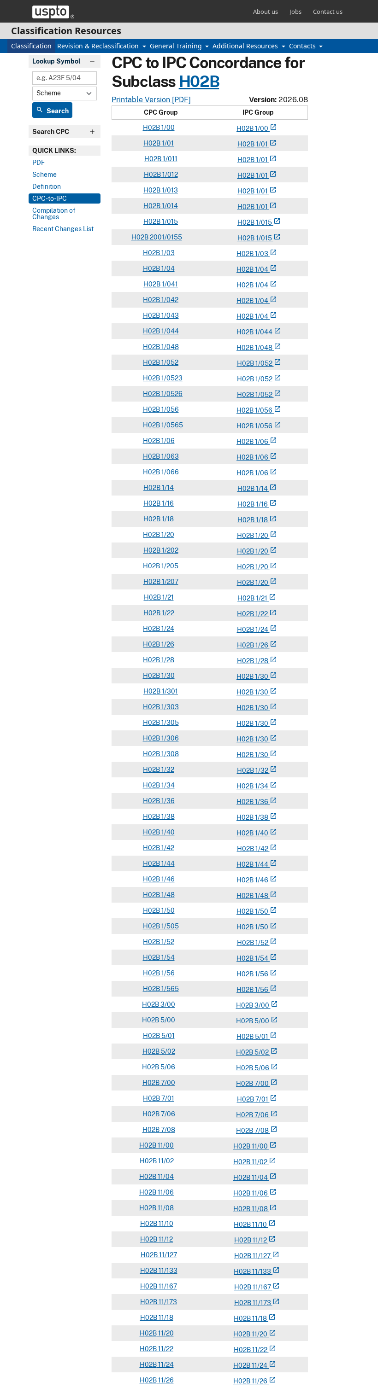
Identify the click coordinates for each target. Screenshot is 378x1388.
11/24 (165, 1364)
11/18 (165, 1317)
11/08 (165, 1208)
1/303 (169, 707)
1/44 (167, 863)
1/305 (169, 722)
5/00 (167, 1020)
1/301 (169, 691)
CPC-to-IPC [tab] (49, 198)
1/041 (169, 284)
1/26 (167, 644)
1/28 (167, 660)
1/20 (167, 534)
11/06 (165, 1192)
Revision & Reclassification (99, 45)
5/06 (167, 1067)
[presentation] (64, 151)
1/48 (167, 894)
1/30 (167, 675)
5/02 (167, 1051)
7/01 (167, 1098)
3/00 (167, 1004)
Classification (31, 45)
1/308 (169, 754)
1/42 (167, 847)
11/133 (167, 1270)
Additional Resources (246, 45)
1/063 (169, 456)
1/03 (167, 253)
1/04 (167, 268)
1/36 (167, 801)
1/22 (167, 613)
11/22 (165, 1349)
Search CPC (50, 131)
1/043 (169, 315)
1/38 (167, 816)
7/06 (167, 1114)
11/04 (165, 1176)
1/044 (169, 331)
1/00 (167, 127)
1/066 (169, 472)
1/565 (169, 988)
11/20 (165, 1333)
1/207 (169, 581)
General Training (177, 45)
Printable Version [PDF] (151, 99)
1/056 (169, 409)
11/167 (167, 1286)
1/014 (169, 206)
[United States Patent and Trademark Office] (53, 12)
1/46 (167, 879)
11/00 (165, 1145)
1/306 (169, 738)
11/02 (165, 1161)
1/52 (167, 941)
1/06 (167, 440)
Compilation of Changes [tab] (54, 214)
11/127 (167, 1255)
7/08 (167, 1129)
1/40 (167, 832)
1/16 (167, 503)
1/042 (169, 299)
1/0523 (171, 378)
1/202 (169, 550)
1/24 (167, 628)
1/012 (169, 174)
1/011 (169, 159)
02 (245, 128)
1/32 (167, 769)
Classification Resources (66, 30)
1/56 (167, 973)
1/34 (167, 785)
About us (265, 11)
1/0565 (171, 425)
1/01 (167, 143)
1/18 (167, 519)
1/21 (167, 597)
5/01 (167, 1035)
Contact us (328, 11)
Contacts (303, 45)
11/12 (165, 1239)
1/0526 (171, 393)
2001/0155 (165, 237)
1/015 (169, 221)
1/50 (167, 910)
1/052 (169, 362)
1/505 (169, 926)
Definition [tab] (46, 186)
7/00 (167, 1082)
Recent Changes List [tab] (63, 229)
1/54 (167, 957)
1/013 (169, 190)
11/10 (165, 1223)
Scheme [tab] (44, 174)
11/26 (165, 1380)
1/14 (167, 487)
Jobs (295, 11)
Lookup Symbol (56, 61)
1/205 (169, 566)
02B (204, 81)
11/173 (167, 1302)
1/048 (169, 346)
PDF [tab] (38, 162)
